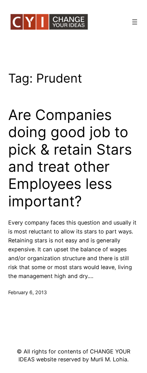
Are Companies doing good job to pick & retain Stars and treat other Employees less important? (70, 158)
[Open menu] (135, 22)
